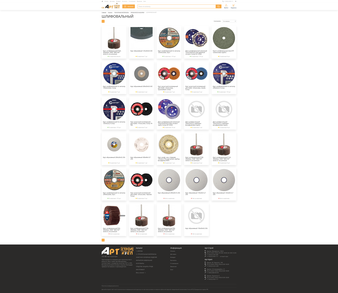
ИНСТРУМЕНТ (140, 269)
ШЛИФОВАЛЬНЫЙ (151, 12)
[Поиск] (218, 6)
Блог (144, 1)
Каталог (110, 12)
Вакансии (139, 1)
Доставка (112, 1)
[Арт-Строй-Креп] (117, 251)
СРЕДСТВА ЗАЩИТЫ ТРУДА (144, 266)
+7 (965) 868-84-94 (213, 272)
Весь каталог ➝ (141, 272)
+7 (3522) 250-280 (212, 254)
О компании (132, 1)
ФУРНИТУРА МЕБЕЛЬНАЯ (144, 260)
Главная (104, 12)
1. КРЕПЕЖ (139, 251)
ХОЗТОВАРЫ (140, 263)
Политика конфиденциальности (110, 286)
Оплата (106, 1)
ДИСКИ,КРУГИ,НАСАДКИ (137, 12)
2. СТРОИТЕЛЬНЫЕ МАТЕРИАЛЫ (146, 254)
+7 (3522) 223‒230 (212, 266)
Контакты (124, 1)
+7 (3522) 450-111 (228, 1)
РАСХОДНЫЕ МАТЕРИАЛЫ (121, 12)
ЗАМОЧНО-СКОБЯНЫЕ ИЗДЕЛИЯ (146, 257)
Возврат (118, 1)
